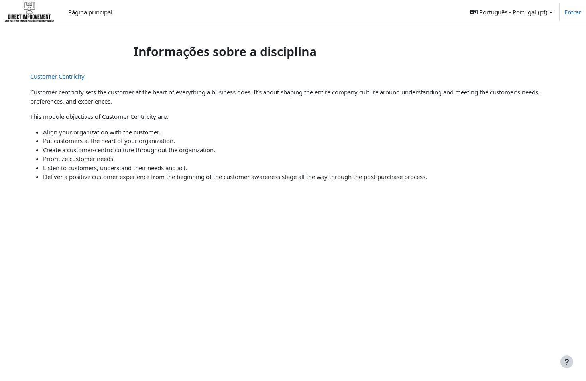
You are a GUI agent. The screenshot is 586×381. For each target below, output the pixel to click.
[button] (511, 12)
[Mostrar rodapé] (566, 361)
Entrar (572, 12)
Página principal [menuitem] (90, 12)
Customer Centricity (57, 76)
